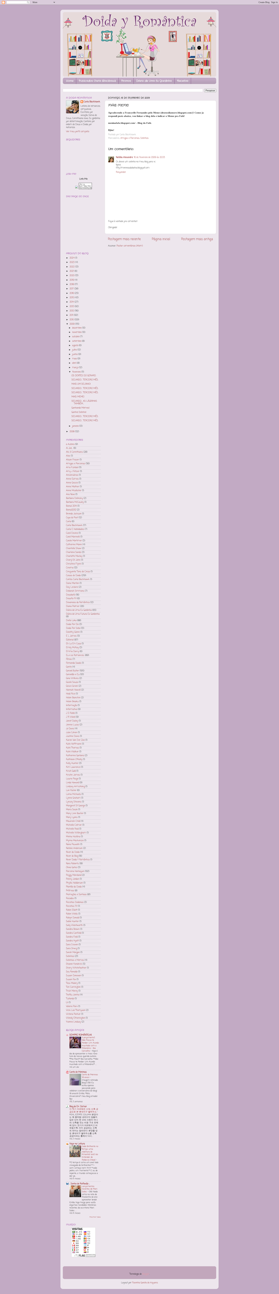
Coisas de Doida (73, 575)
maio (75, 358)
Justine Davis (72, 736)
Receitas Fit (71, 906)
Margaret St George (75, 805)
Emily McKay (72, 647)
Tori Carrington (73, 987)
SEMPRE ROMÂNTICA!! (80, 1035)
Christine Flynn (73, 564)
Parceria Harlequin (75, 871)
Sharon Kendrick (74, 964)
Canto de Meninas (78, 1072)
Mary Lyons (72, 817)
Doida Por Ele (72, 624)
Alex (68, 456)
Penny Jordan (72, 879)
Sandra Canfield (73, 933)
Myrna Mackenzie (75, 840)
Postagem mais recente (124, 239)
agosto (75, 345)
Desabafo (70, 595)
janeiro (75, 426)
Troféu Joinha (72, 995)
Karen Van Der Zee (75, 740)
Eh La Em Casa (73, 643)
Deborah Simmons (75, 591)
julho (75, 350)
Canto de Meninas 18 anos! (90, 1076)
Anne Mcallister (73, 490)
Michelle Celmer (74, 825)
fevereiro (76, 372)
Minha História (73, 836)
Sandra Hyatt (72, 941)
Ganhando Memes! (80, 408)
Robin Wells (72, 914)
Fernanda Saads (73, 663)
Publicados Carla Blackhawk (97, 81)
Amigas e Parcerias (130, 138)
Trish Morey (72, 991)
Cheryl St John (73, 560)
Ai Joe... (69, 448)
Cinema (69, 568)
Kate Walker (72, 751)
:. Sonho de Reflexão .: (79, 1184)
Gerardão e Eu (72, 674)
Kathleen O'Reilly (74, 759)
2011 (72, 315)
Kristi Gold (71, 771)
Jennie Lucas (72, 725)
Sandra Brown (73, 929)
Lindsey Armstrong (75, 786)
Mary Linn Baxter (74, 813)
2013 (72, 306)
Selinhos (144, 138)
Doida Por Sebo (73, 628)
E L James (71, 636)
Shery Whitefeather (76, 968)
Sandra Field (72, 937)
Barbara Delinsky (74, 498)
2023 (72, 262)
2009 (72, 324)
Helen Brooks (72, 701)
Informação (71, 705)
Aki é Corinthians (74, 452)
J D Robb (70, 713)
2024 (72, 258)
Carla (68, 521)
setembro (77, 341)
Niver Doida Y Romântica (78, 859)
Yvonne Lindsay (73, 1022)
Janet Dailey (72, 721)
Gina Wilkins (72, 678)
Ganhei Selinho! (79, 412)
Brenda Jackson (73, 514)
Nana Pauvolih (73, 844)
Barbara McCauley (75, 502)
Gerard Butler (72, 671)
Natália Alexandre (124, 157)
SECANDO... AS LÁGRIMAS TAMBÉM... (84, 402)
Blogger (145, 1274)
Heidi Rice (70, 694)
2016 (72, 293)
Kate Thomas (72, 748)
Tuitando (70, 998)
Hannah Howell (73, 690)
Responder (121, 172)
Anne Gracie (72, 483)
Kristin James (73, 775)
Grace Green (72, 686)
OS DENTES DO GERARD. (84, 375)
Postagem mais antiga (197, 239)
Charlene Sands (73, 552)
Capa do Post (72, 517)
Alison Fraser (72, 460)
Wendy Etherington (75, 1018)
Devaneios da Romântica (78, 602)
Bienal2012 (71, 510)
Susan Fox (71, 979)
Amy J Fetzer (72, 471)
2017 (72, 288)
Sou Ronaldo (72, 972)
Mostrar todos (95, 1217)
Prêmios (70, 890)
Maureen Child (73, 821)
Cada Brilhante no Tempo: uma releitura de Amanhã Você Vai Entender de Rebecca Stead (90, 1153)
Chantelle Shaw (73, 548)
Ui (67, 1002)
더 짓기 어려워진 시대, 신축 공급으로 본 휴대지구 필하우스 (83, 1110)
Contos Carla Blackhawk (77, 579)
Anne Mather (72, 486)
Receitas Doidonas (74, 902)
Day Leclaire (72, 587)
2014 (72, 302)
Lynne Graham (73, 798)
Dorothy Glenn (73, 632)
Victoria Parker (73, 1014)
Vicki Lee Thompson (75, 1010)
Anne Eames (72, 479)
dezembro (77, 328)
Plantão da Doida (74, 887)
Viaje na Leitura (77, 1144)
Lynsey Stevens (73, 802)
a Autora (70, 444)
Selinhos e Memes (75, 960)
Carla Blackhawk (92, 101)
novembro (77, 332)
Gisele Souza (72, 682)
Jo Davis (70, 728)
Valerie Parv (72, 1006)
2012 (72, 311)
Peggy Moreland (73, 875)
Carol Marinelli (73, 537)
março (75, 367)
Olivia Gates (71, 867)
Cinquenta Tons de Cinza (78, 571)
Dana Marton (72, 583)
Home (69, 81)
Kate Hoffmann (73, 744)
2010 (72, 319)
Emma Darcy (72, 651)
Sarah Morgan (73, 952)
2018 (72, 284)
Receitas (182, 81)
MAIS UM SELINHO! (81, 384)
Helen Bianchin (73, 697)
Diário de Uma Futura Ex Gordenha (83, 614)
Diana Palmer (72, 606)
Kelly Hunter (72, 763)
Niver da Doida (73, 852)
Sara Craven (72, 944)
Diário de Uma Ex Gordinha (154, 81)
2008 (72, 431)
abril (74, 363)
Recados (70, 898)
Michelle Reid (72, 829)
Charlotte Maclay (74, 556)
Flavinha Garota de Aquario (145, 1282)
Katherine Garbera (75, 755)
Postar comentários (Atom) (130, 246)
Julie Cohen (71, 732)
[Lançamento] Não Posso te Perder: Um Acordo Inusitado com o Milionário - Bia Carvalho (90, 1044)
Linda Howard (72, 782)
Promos (126, 81)
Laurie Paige (72, 779)
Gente (69, 667)
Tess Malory (72, 983)
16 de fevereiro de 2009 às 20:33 (149, 157)
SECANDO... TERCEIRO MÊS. (85, 380)
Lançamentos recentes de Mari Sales (89, 1189)
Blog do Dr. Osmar (78, 1106)
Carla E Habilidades (75, 529)
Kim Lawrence (73, 767)
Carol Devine (72, 533)
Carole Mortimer (74, 540)
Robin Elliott (71, 910)
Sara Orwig (71, 948)
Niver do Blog (72, 856)
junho (75, 354)
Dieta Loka (71, 620)
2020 (72, 275)
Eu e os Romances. (75, 655)
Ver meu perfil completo (77, 131)
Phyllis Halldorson (74, 883)
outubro (76, 336)
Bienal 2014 (71, 506)
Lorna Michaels (73, 794)
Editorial (70, 640)
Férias (69, 659)
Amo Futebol (72, 467)
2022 (72, 267)
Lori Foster (71, 790)
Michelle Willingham (76, 833)
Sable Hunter (72, 921)
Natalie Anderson (74, 848)
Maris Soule (72, 809)
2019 (72, 280)
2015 (72, 297)
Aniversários (72, 475)
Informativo (71, 709)
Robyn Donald (72, 918)
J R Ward (70, 717)
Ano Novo (70, 494)
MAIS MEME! (78, 397)
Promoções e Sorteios (76, 894)
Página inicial (161, 239)
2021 (72, 271)
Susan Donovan (73, 975)
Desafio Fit (71, 598)
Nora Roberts (72, 863)
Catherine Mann (74, 544)
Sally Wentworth (74, 925)
